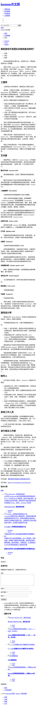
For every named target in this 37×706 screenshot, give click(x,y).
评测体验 (7, 13)
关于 (5, 703)
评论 (2, 573)
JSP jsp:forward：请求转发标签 (14, 507)
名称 (3, 588)
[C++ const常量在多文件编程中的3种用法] (21, 644)
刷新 (2, 490)
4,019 (13, 642)
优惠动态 (7, 9)
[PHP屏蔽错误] (13, 656)
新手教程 (7, 11)
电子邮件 (4, 592)
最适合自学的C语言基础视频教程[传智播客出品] (19, 549)
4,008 (13, 681)
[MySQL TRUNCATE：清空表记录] (19, 617)
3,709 (13, 627)
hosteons (6, 41)
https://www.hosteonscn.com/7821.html (19, 482)
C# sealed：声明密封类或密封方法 (15, 526)
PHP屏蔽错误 (12, 660)
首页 (5, 33)
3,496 (13, 654)
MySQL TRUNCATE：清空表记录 (19, 621)
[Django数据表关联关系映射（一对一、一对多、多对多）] (22, 631)
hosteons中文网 (10, 4)
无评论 (6, 44)
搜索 (19, 25)
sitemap (18, 693)
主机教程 (7, 15)
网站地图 (24, 693)
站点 (2, 596)
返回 (2, 27)
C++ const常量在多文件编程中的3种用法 (20, 648)
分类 (5, 699)
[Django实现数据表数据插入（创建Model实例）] (22, 669)
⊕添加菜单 (7, 690)
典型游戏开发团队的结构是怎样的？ (19, 479)
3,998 (13, 665)
